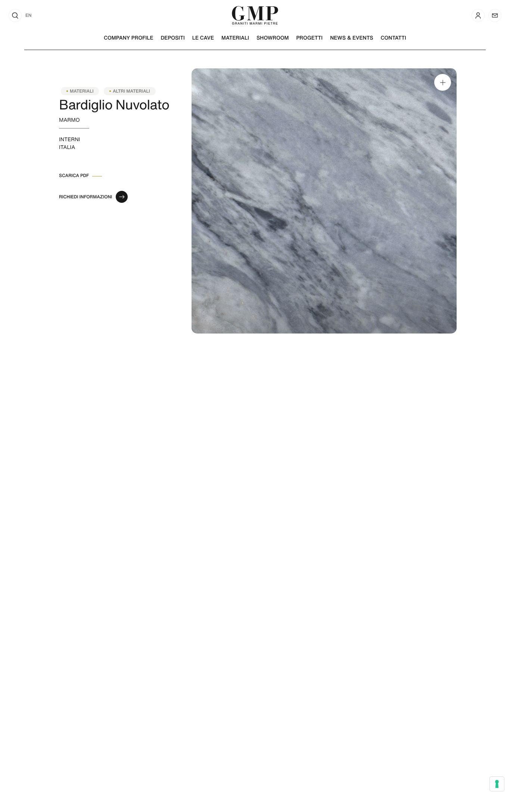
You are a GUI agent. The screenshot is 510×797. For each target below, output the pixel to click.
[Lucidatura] (324, 201)
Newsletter (494, 15)
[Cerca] (15, 15)
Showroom (272, 37)
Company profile (128, 37)
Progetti (309, 37)
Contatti (393, 37)
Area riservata (478, 15)
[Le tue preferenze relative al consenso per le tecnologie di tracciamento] (497, 784)
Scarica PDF (74, 176)
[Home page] (255, 15)
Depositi (172, 37)
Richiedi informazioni (85, 197)
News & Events (351, 37)
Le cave (203, 37)
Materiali (235, 37)
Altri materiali (131, 91)
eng (28, 15)
